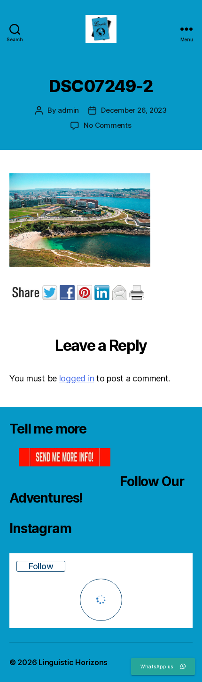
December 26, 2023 (134, 110)
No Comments (107, 125)
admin (68, 110)
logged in (76, 378)
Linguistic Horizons (73, 662)
